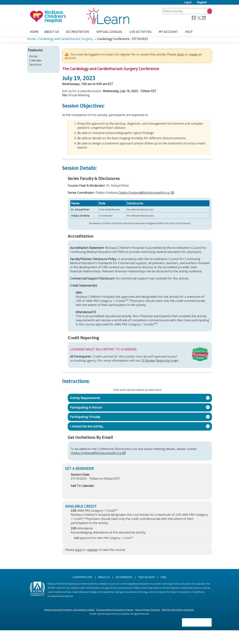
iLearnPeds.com (82, 577)
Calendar (35, 60)
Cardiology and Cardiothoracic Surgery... (66, 39)
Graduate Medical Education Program (115, 609)
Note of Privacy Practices (147, 609)
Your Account (146, 577)
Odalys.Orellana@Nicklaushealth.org (143, 193)
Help (189, 32)
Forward (209, 18)
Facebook (193, 18)
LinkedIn (204, 18)
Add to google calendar (74, 491)
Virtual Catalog (109, 32)
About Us (104, 577)
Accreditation (77, 32)
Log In (188, 2)
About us (51, 32)
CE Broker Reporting (155, 360)
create (193, 54)
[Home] (79, 16)
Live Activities (140, 32)
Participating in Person (85, 407)
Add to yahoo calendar (83, 491)
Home (34, 32)
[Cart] (211, 3)
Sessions (35, 64)
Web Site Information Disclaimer (178, 609)
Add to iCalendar (91, 491)
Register (202, 2)
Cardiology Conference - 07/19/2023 (122, 39)
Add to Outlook (100, 491)
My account (168, 32)
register (92, 550)
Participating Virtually (84, 417)
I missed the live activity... (86, 426)
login (180, 54)
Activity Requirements (84, 398)
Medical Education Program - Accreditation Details (69, 609)
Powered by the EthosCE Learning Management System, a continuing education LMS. (197, 622)
